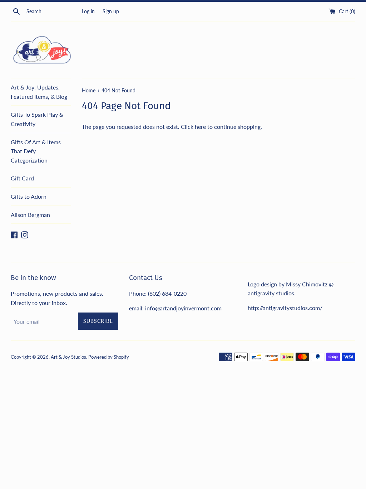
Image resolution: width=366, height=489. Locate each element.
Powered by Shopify (108, 357)
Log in (88, 11)
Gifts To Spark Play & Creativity (37, 119)
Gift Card (22, 178)
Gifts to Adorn (28, 196)
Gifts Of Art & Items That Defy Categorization (36, 151)
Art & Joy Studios (68, 357)
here (200, 126)
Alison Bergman (30, 214)
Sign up (111, 11)
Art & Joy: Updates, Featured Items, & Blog (39, 92)
